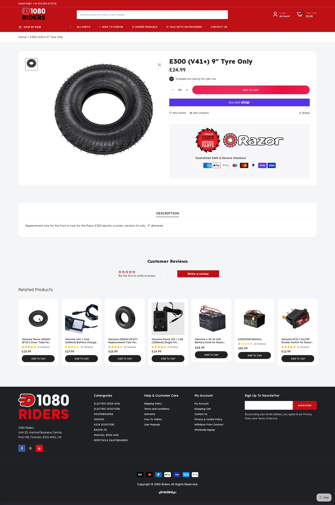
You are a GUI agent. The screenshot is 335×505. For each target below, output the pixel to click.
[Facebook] (21, 448)
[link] (52, 305)
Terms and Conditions (156, 408)
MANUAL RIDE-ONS (106, 435)
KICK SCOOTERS (104, 424)
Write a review (198, 274)
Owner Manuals (146, 26)
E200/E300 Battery (250, 339)
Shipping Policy (153, 403)
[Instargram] (30, 448)
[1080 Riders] (35, 14)
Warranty (149, 414)
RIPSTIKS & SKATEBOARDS (111, 440)
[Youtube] (39, 448)
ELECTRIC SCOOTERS (107, 408)
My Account (201, 403)
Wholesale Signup (204, 429)
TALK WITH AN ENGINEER (185, 26)
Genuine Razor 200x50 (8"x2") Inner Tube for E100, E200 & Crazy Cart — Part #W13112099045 (37, 341)
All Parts (83, 26)
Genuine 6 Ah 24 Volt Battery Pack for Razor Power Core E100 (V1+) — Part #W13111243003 (210, 341)
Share (306, 113)
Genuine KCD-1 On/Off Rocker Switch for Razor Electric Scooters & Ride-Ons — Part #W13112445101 (297, 341)
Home (22, 37)
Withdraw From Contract (208, 424)
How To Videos (112, 26)
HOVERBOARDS (103, 414)
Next (308, 332)
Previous (27, 332)
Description (167, 213)
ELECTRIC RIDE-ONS (107, 403)
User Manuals (152, 424)
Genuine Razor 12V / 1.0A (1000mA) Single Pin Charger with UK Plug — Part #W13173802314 (167, 341)
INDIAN (99, 419)
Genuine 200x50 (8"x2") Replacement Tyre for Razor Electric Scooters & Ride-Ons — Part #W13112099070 (124, 341)
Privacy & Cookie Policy (208, 419)
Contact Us (219, 26)
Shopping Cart (202, 408)
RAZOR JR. (100, 429)
